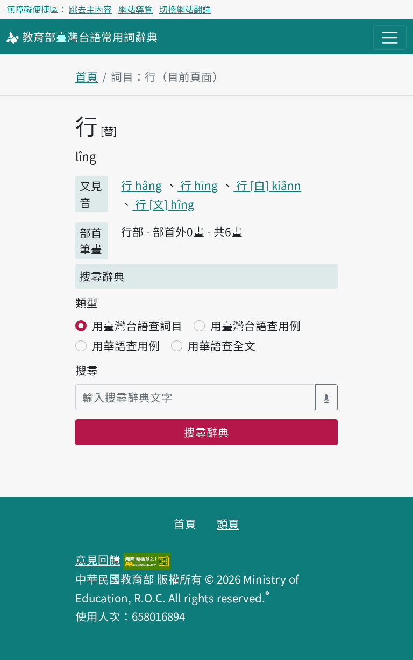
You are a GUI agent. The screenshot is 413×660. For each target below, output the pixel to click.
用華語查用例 (126, 345)
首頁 (86, 76)
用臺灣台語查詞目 (137, 325)
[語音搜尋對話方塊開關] (326, 397)
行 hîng (163, 204)
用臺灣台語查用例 (255, 325)
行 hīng (197, 185)
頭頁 (228, 523)
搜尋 (86, 370)
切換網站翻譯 (185, 9)
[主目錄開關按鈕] (390, 37)
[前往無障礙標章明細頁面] (146, 559)
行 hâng (141, 185)
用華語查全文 (221, 345)
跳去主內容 (90, 9)
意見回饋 (97, 559)
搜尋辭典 (206, 432)
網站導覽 (135, 9)
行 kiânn (267, 185)
